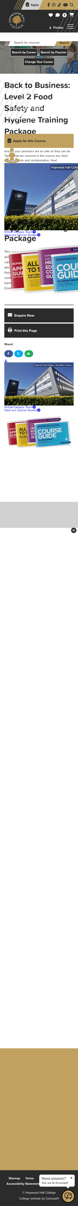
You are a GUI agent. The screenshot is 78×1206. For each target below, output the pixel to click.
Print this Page (25, 330)
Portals (58, 27)
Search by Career (24, 52)
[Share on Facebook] (8, 353)
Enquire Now (24, 315)
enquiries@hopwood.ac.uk (39, 1126)
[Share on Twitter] (18, 353)
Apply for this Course (29, 140)
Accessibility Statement (23, 1183)
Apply (35, 5)
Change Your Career (39, 62)
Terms (29, 1178)
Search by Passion (53, 52)
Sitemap (14, 1178)
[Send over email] (28, 353)
